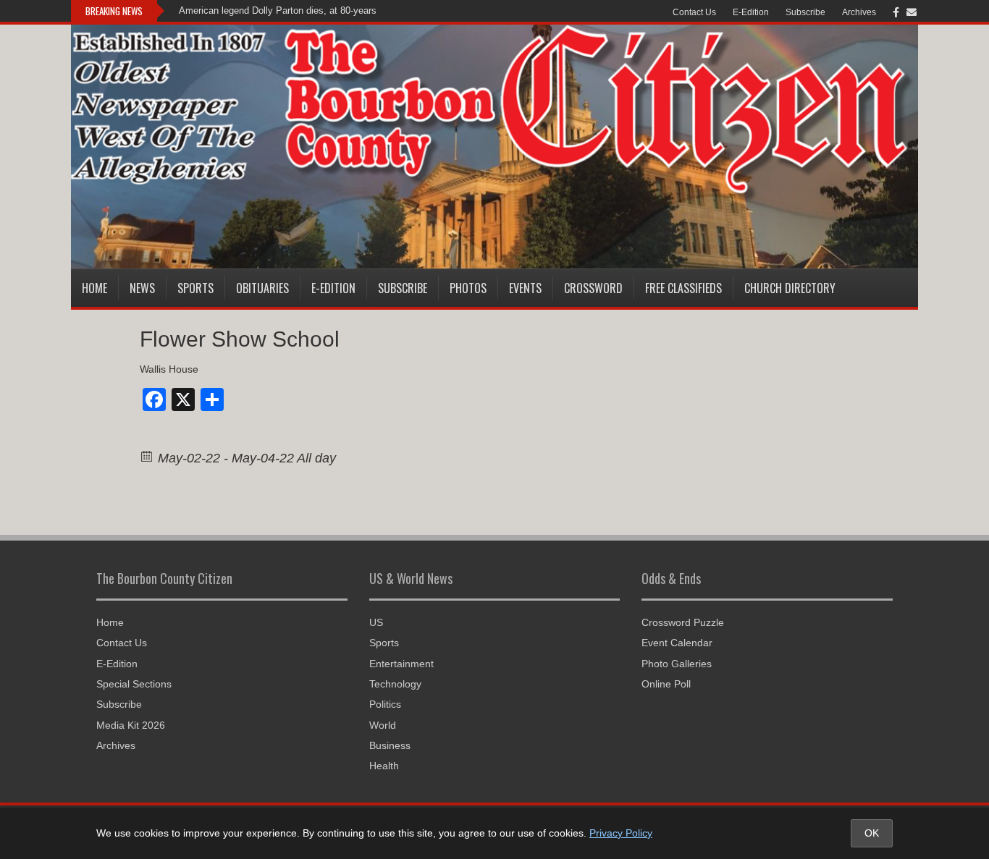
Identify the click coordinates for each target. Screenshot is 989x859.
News (142, 288)
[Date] (147, 455)
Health (384, 765)
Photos (468, 288)
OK (871, 833)
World (382, 725)
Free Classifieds (683, 288)
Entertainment (401, 663)
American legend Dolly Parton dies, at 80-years (277, 10)
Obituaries (262, 288)
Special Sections (134, 684)
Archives (859, 12)
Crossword (593, 288)
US (376, 622)
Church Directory (790, 288)
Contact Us (694, 12)
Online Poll (666, 684)
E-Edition (751, 12)
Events (525, 288)
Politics (385, 704)
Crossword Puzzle (682, 622)
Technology (395, 684)
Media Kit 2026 (130, 725)
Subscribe (805, 12)
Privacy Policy (620, 833)
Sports (195, 288)
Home (94, 288)
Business (390, 745)
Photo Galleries (676, 663)
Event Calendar (676, 642)
